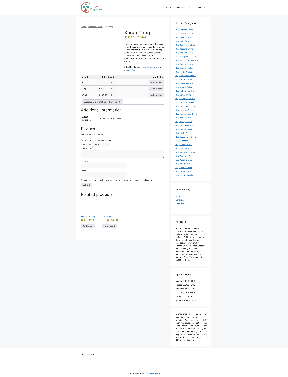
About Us (179, 7)
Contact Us (200, 7)
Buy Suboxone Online (185, 152)
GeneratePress (155, 373)
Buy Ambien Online (184, 33)
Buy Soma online (183, 148)
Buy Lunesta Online (184, 83)
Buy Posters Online (184, 118)
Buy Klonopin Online (185, 68)
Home (168, 7)
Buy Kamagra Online (185, 64)
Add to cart (156, 82)
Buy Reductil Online (184, 125)
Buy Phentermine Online (186, 114)
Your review (87, 148)
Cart (177, 207)
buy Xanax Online (95, 27)
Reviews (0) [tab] (115, 102)
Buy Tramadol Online (185, 156)
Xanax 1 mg (129, 70)
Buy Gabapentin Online (186, 56)
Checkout (180, 204)
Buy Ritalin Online (183, 133)
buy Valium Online (184, 160)
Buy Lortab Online (184, 79)
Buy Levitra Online (184, 72)
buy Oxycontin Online (185, 106)
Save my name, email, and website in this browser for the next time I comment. (119, 180)
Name (84, 161)
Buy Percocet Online (185, 110)
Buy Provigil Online (184, 122)
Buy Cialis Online (183, 41)
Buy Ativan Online (183, 37)
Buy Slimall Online (184, 145)
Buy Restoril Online (184, 129)
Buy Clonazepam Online (186, 45)
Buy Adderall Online (184, 30)
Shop (189, 7)
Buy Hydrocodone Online (187, 60)
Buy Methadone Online (186, 91)
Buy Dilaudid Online (184, 53)
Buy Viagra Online (184, 164)
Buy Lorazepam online (186, 76)
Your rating (86, 144)
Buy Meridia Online (184, 87)
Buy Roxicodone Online (186, 137)
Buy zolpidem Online (185, 175)
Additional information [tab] (95, 102)
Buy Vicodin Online (184, 167)
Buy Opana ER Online (185, 99)
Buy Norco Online (183, 95)
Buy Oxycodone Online (186, 102)
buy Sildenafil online (185, 141)
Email (84, 171)
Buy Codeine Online (184, 49)
